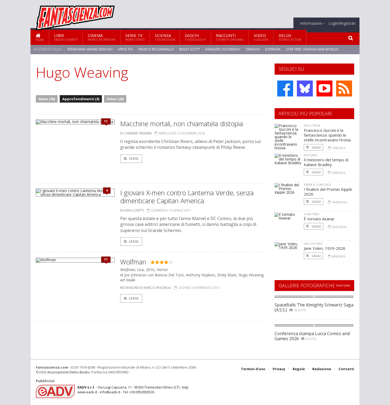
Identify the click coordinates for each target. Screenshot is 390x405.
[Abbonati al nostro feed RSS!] (344, 88)
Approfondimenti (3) (80, 98)
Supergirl (273, 49)
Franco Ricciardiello (156, 49)
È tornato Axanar (319, 218)
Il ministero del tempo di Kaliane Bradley (326, 162)
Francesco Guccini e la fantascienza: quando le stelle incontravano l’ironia (327, 135)
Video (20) (115, 98)
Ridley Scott (189, 49)
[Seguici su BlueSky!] (305, 88)
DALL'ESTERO (313, 243)
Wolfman (133, 261)
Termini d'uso (253, 368)
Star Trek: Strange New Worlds (312, 49)
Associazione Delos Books (68, 372)
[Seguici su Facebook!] (285, 88)
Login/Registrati (342, 23)
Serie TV (135, 37)
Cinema (101, 37)
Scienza (165, 37)
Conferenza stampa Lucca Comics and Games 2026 (312, 336)
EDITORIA (310, 155)
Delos (290, 37)
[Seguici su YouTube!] (324, 88)
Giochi (195, 37)
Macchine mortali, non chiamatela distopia (181, 123)
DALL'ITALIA (312, 125)
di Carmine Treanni (135, 133)
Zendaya (252, 49)
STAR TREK (311, 214)
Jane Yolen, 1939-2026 (324, 248)
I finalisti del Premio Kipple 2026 (328, 192)
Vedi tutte (343, 285)
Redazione (321, 368)
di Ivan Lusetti (132, 210)
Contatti (346, 368)
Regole (299, 368)
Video (261, 37)
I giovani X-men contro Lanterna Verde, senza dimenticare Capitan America (187, 196)
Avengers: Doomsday (222, 49)
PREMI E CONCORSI (317, 184)
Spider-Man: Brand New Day (90, 49)
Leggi (133, 158)
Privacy (279, 368)
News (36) (46, 98)
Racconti (230, 37)
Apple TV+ (125, 49)
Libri (66, 37)
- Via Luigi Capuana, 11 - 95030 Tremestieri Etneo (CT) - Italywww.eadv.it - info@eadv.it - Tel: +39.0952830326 (133, 389)
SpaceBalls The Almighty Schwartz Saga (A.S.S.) (314, 307)
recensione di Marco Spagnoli (145, 287)
